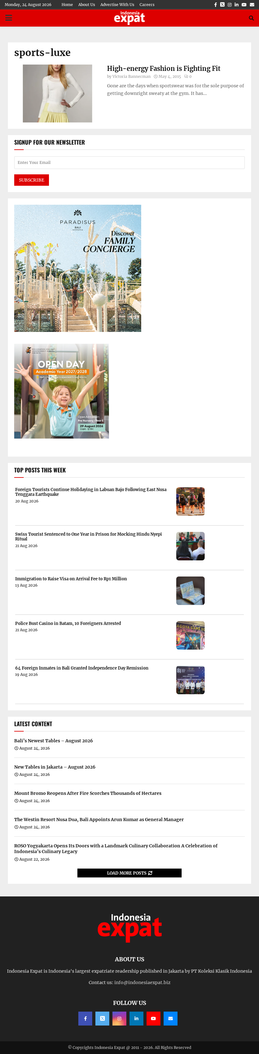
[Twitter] (102, 1019)
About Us (86, 4)
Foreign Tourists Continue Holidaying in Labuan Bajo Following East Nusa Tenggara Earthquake (90, 492)
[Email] (171, 1019)
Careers (147, 4)
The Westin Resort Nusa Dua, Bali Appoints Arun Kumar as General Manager (99, 819)
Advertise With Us (117, 4)
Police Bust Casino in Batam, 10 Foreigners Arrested (68, 623)
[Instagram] (119, 1019)
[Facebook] (85, 1019)
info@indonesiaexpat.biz (142, 982)
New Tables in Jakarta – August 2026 (54, 767)
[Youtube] (153, 1019)
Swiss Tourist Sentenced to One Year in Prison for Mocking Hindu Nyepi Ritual (88, 537)
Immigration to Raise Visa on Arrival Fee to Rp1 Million (71, 579)
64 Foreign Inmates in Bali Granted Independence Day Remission (81, 668)
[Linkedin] (136, 1019)
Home (67, 4)
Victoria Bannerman (131, 76)
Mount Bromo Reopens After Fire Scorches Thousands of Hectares (87, 793)
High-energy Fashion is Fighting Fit (163, 68)
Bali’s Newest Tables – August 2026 (53, 741)
